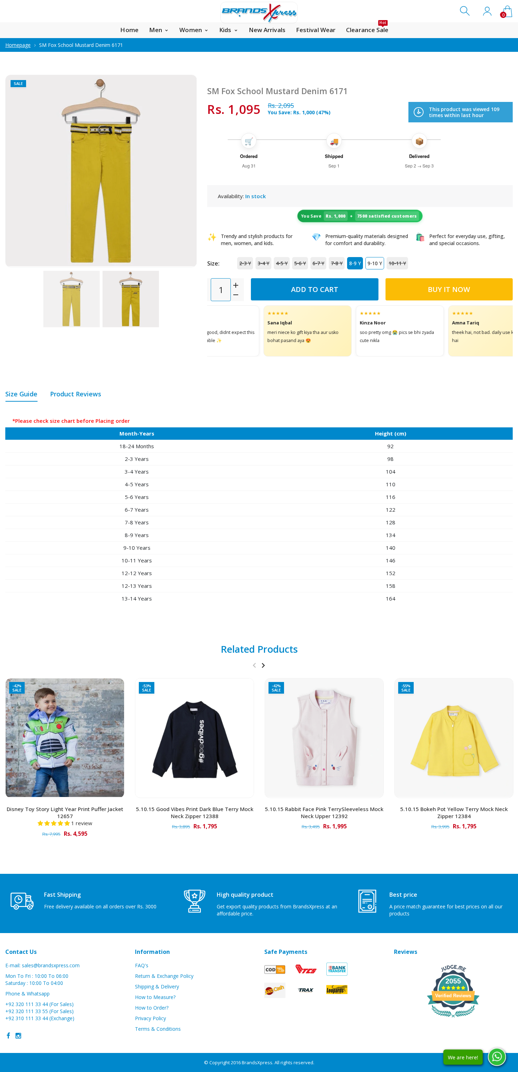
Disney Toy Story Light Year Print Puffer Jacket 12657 (65, 812)
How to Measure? (155, 997)
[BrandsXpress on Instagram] (18, 1036)
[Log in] (487, 11)
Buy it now (449, 289)
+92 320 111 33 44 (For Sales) (39, 1004)
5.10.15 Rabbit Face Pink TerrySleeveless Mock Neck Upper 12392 (324, 812)
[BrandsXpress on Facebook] (8, 1036)
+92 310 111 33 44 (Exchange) (39, 1018)
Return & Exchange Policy (164, 976)
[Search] (465, 11)
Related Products (259, 649)
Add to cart (314, 289)
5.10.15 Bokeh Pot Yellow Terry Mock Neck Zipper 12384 (454, 812)
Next (184, 171)
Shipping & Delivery (157, 986)
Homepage (18, 45)
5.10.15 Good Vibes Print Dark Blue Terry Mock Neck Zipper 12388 (194, 812)
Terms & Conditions (158, 1028)
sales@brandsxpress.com (51, 965)
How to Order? (151, 1007)
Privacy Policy (150, 1018)
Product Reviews (75, 394)
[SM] (71, 299)
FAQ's (141, 965)
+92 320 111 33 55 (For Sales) (39, 1011)
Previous (17, 171)
